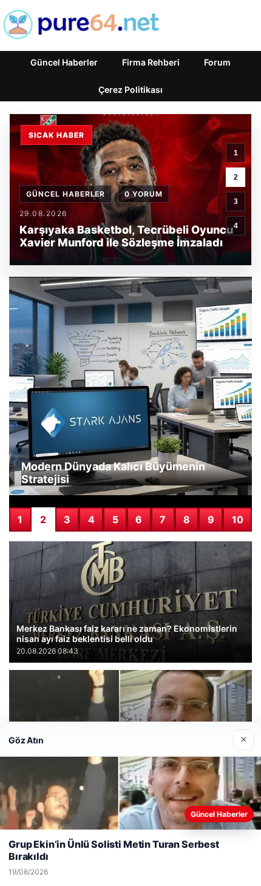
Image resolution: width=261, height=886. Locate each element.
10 (237, 519)
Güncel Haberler (64, 62)
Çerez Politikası (130, 89)
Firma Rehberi (151, 62)
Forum (217, 62)
